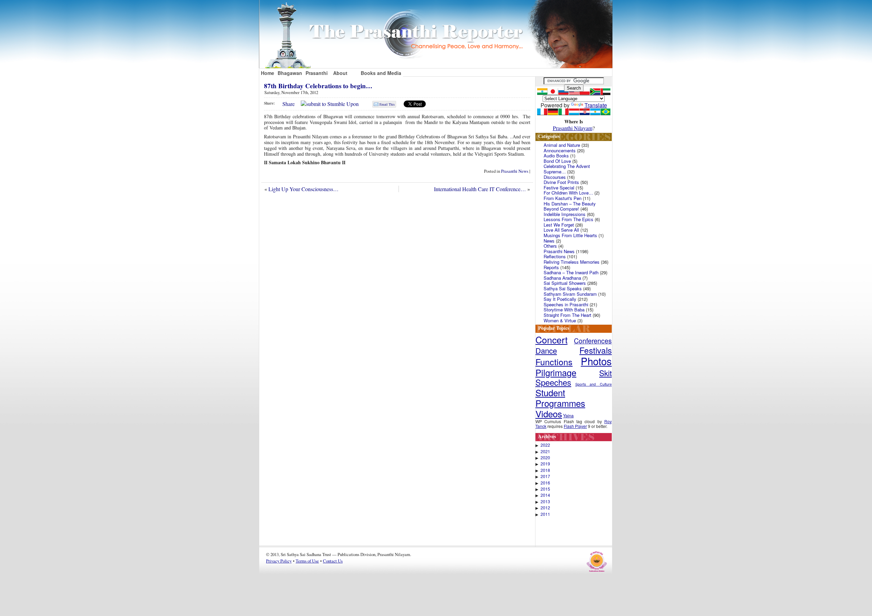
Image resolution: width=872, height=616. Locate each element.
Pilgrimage (555, 372)
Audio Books (556, 155)
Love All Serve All (561, 230)
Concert (551, 339)
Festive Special (559, 187)
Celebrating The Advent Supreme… (567, 169)
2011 (545, 514)
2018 (545, 470)
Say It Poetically (560, 299)
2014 (545, 495)
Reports (551, 267)
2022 (545, 445)
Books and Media (381, 73)
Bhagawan (290, 73)
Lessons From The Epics (568, 219)
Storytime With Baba (564, 309)
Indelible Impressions (565, 214)
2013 (545, 501)
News (549, 240)
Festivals (595, 350)
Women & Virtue (560, 320)
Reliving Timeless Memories (572, 262)
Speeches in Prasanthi (566, 304)
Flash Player (575, 426)
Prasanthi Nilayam (572, 128)
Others (550, 246)
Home (267, 73)
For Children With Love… (568, 192)
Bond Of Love (557, 161)
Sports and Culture (593, 384)
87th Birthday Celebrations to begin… (318, 86)
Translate (596, 105)
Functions (554, 361)
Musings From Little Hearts (570, 235)
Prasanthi (317, 73)
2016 (545, 482)
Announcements (560, 150)
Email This (387, 104)
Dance (546, 350)
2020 (545, 457)
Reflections (555, 256)
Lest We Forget (559, 224)
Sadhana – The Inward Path (571, 272)
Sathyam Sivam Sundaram (570, 294)
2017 (545, 476)
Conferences (593, 340)
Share (288, 103)
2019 (545, 463)
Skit (605, 372)
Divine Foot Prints (561, 182)
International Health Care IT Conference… (480, 188)
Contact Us (333, 561)
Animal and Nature (562, 145)
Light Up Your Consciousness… (303, 188)
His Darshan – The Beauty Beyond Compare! (570, 206)
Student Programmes (560, 397)
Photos (596, 361)
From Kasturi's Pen (562, 198)
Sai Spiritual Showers (565, 283)
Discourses (555, 177)
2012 (545, 507)
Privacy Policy (279, 561)
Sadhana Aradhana (562, 278)
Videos (548, 413)
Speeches (553, 382)
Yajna (568, 415)
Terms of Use (307, 561)
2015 (545, 489)
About (340, 73)
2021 (545, 451)
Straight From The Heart (567, 315)
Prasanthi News (514, 171)
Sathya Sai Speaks (563, 288)
